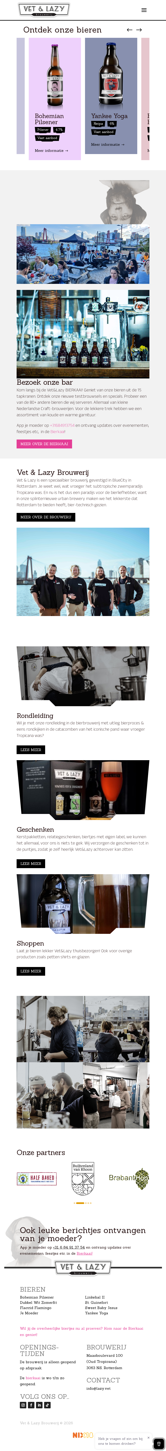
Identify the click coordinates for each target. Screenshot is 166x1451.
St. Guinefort (96, 1302)
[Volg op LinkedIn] (39, 1405)
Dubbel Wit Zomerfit (38, 1302)
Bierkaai (57, 432)
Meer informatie (51, 150)
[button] (74, 1203)
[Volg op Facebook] (31, 1405)
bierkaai (33, 1378)
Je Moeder (29, 1313)
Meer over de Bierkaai (44, 444)
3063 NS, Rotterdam (104, 1367)
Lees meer (30, 749)
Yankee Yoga (96, 1313)
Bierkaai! (84, 1253)
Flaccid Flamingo (35, 1307)
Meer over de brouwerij (45, 517)
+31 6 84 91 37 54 (69, 1247)
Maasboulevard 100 (104, 1355)
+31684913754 (62, 426)
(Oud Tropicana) (101, 1361)
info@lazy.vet (98, 1388)
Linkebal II (95, 1297)
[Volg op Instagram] (23, 1405)
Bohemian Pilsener (37, 1297)
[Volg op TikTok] (47, 1405)
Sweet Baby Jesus (101, 1307)
